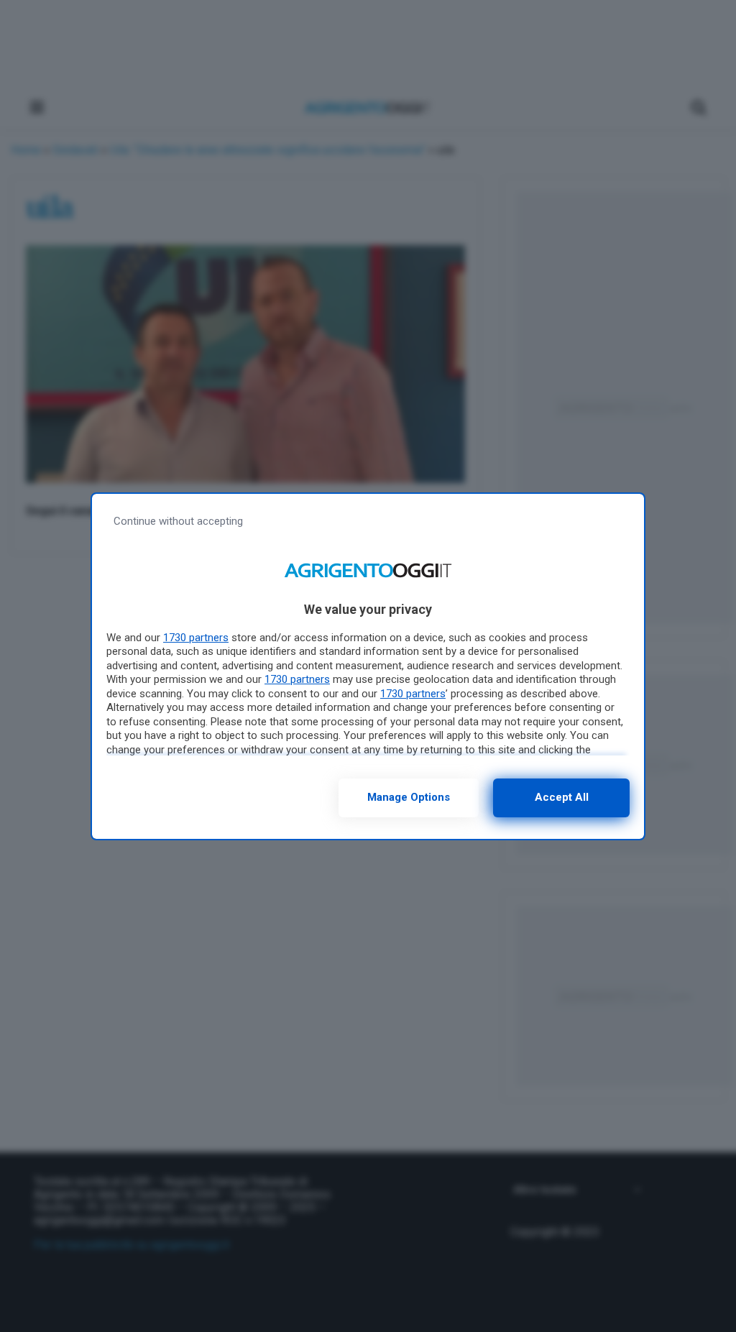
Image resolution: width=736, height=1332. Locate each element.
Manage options (408, 797)
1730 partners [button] (196, 637)
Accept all (562, 797)
